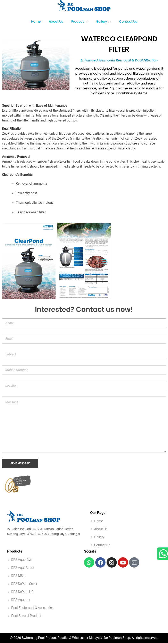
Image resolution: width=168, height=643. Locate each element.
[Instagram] (112, 562)
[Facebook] (100, 562)
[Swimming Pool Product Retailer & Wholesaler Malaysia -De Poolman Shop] (84, 6)
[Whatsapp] (89, 562)
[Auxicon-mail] (134, 562)
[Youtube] (123, 562)
